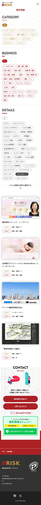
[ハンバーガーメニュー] (38, 4)
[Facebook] (15, 495)
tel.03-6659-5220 (7, 483)
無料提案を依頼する (20, 399)
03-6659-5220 (23, 413)
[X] (20, 495)
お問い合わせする (20, 406)
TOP (3, 451)
